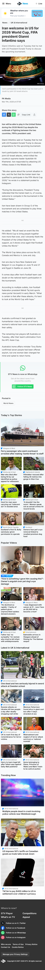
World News (8, 403)
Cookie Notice (18, 947)
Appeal (26, 917)
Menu (8, 3)
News (4, 23)
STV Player (7, 913)
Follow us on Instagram (16, 937)
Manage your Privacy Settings (15, 954)
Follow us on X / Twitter (16, 923)
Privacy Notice (31, 944)
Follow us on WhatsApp (16, 933)
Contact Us (5, 947)
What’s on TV (8, 917)
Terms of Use (18, 944)
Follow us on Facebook (15, 928)
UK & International (19, 23)
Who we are (6, 944)
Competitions (29, 913)
